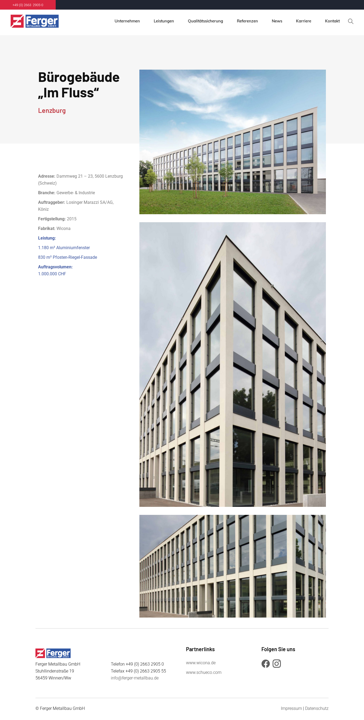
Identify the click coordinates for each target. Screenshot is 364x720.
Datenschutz (317, 708)
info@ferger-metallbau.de (135, 678)
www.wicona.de (201, 662)
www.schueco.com (203, 672)
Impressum (291, 708)
